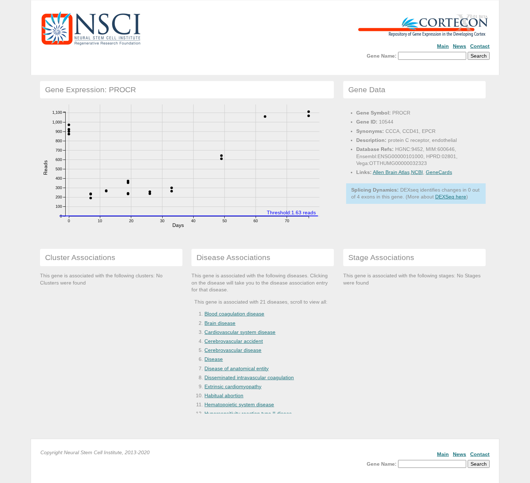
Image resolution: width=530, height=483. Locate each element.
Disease (213, 359)
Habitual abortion (223, 395)
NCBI (417, 172)
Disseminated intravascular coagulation (249, 377)
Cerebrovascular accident (233, 341)
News (459, 46)
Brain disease (219, 323)
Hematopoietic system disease (239, 404)
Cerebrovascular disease (232, 350)
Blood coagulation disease (234, 314)
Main (443, 46)
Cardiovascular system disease (239, 332)
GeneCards (439, 172)
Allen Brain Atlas (391, 172)
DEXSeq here (450, 197)
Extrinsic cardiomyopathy (232, 386)
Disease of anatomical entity (236, 368)
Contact (480, 46)
